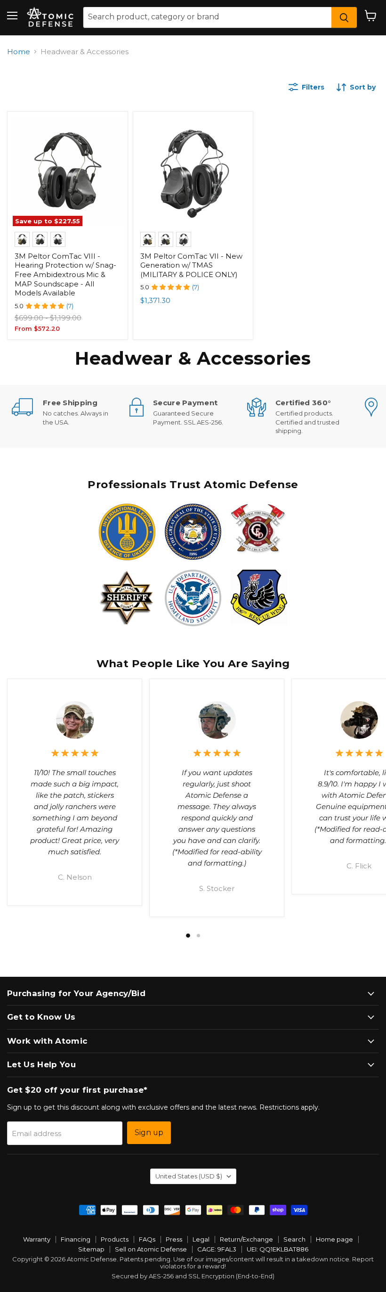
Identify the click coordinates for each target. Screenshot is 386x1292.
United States (188, 1176)
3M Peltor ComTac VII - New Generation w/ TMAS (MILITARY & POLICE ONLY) (191, 265)
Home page (334, 1239)
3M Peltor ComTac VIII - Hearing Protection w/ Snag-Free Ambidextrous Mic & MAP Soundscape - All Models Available (65, 275)
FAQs (147, 1239)
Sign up (149, 1132)
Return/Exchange (246, 1239)
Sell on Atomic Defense (151, 1249)
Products (115, 1239)
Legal (201, 1239)
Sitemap (91, 1249)
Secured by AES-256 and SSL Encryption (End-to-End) (193, 1276)
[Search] (344, 17)
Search (294, 1239)
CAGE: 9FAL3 (216, 1249)
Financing (75, 1239)
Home (18, 52)
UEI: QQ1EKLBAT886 (277, 1249)
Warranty (36, 1239)
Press (174, 1239)
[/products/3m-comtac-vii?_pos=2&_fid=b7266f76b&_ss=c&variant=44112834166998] (193, 171)
